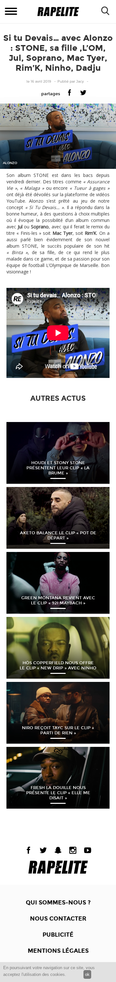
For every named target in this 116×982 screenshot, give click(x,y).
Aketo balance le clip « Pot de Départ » (58, 535)
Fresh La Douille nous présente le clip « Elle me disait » (58, 793)
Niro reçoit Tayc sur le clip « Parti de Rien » (58, 730)
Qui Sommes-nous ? (58, 902)
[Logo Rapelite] (58, 11)
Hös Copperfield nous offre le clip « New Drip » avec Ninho (58, 665)
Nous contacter (58, 918)
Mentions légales (58, 950)
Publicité (58, 934)
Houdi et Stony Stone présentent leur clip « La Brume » (58, 468)
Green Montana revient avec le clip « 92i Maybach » (58, 600)
